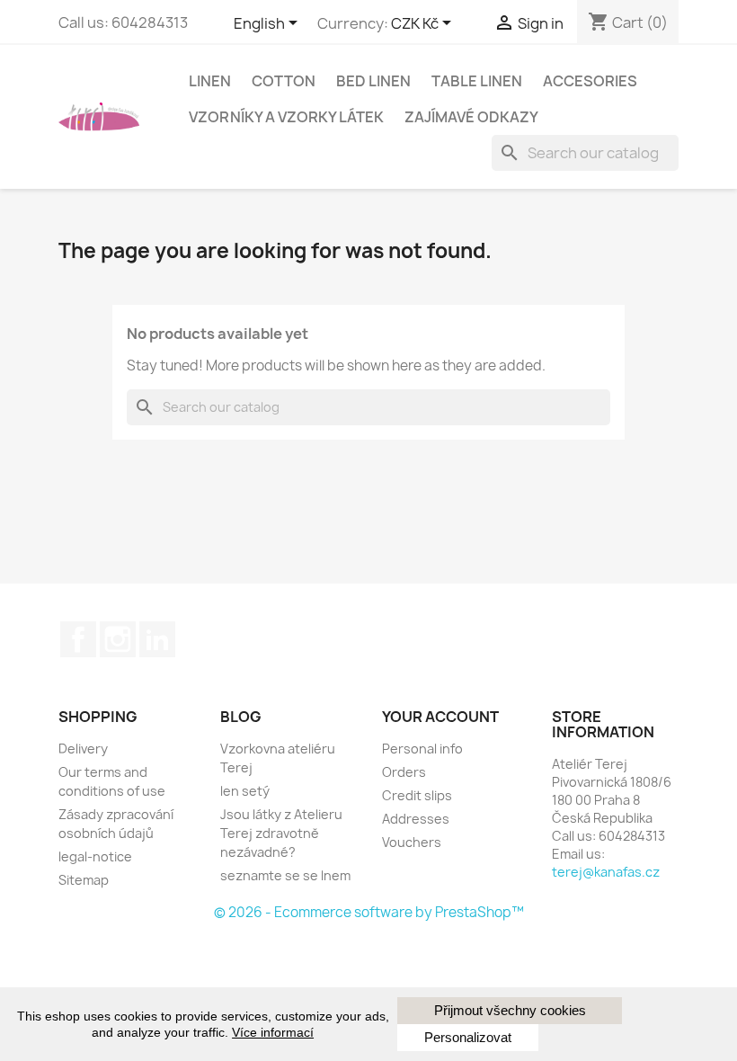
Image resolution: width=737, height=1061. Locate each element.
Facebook (78, 639)
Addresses (415, 818)
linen (210, 81)
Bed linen (373, 81)
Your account (440, 717)
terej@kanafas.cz (606, 871)
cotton (283, 81)
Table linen (476, 81)
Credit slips (417, 795)
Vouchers (411, 842)
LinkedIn (157, 639)
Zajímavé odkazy (471, 117)
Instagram (118, 639)
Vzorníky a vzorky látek (286, 117)
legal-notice (95, 856)
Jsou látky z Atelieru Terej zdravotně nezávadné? (281, 833)
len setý (245, 790)
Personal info (422, 748)
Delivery (83, 748)
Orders (404, 771)
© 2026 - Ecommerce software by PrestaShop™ (369, 912)
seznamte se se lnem (285, 875)
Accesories (590, 81)
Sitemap (83, 879)
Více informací (273, 1032)
